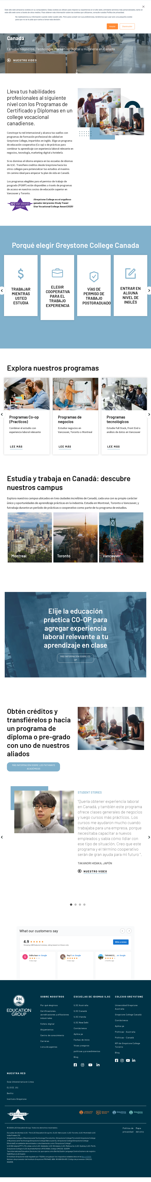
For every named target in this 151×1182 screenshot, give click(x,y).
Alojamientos (47, 1029)
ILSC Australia (81, 1005)
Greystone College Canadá (128, 1014)
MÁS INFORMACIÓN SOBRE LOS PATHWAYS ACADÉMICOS (33, 767)
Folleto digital (47, 1024)
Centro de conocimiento (52, 1035)
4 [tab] (84, 907)
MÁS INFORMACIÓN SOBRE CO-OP (75, 658)
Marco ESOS (86, 1156)
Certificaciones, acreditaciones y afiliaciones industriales (54, 1014)
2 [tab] (75, 907)
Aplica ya (78, 1034)
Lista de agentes (48, 1047)
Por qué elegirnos (49, 1005)
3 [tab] (80, 907)
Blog (76, 1057)
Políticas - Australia (125, 1032)
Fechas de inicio (82, 1039)
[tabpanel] (75, 829)
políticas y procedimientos (87, 1051)
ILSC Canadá (80, 1011)
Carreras (44, 1041)
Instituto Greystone (16, 1099)
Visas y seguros (81, 1045)
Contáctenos (80, 1028)
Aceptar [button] (112, 26)
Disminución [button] (127, 26)
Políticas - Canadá (124, 1037)
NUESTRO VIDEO (25, 60)
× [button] (143, 5)
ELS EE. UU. (13, 1087)
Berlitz (10, 1093)
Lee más (16, 446)
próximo (149, 837)
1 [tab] (71, 907)
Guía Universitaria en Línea (20, 1081)
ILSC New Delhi (81, 1022)
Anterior (1, 837)
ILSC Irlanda (80, 1016)
